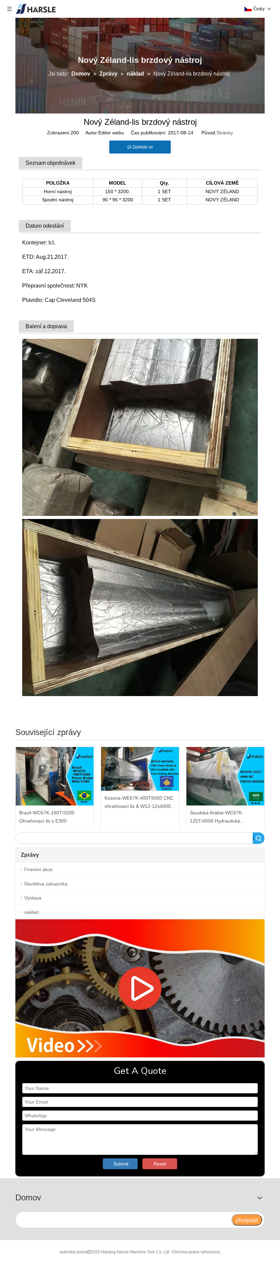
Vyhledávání (253, 838)
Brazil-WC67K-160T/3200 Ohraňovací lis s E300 (46, 817)
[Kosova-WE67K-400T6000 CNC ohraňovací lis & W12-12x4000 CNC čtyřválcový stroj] (140, 769)
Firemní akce (38, 869)
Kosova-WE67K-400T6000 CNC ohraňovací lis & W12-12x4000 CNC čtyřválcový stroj (139, 803)
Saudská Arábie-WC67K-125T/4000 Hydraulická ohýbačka (216, 817)
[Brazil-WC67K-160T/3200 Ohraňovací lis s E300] (55, 776)
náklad (31, 912)
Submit (120, 1164)
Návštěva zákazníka (46, 884)
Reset (160, 1164)
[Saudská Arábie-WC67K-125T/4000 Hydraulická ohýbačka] (225, 776)
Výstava (32, 898)
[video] (140, 988)
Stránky (224, 132)
